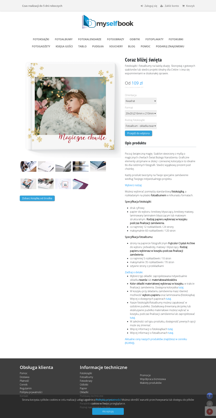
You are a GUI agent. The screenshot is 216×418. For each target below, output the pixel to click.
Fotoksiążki (86, 373)
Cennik (24, 384)
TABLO (82, 46)
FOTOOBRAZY (115, 39)
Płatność (24, 381)
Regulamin (26, 388)
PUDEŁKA (98, 46)
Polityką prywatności (108, 399)
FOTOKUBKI (176, 39)
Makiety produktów (151, 383)
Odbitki (84, 384)
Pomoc (24, 373)
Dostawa (24, 377)
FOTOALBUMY (63, 39)
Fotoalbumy (86, 377)
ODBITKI (135, 39)
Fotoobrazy (86, 381)
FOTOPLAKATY (154, 39)
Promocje (145, 375)
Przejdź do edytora (138, 133)
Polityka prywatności (31, 392)
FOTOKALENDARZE (89, 39)
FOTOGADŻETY (41, 46)
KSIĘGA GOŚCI (64, 46)
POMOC (145, 46)
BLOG (131, 46)
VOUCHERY (116, 46)
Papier (83, 388)
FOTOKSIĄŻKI (41, 39)
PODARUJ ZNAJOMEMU (170, 46)
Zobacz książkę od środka (37, 198)
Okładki (84, 392)
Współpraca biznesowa (153, 379)
